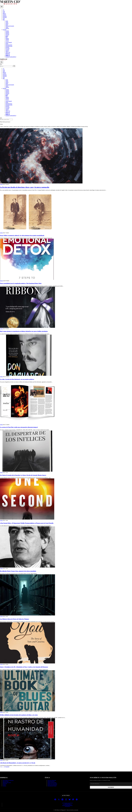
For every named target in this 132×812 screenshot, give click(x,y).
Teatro (7, 27)
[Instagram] (66, 800)
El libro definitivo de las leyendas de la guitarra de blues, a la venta (19, 715)
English (7, 30)
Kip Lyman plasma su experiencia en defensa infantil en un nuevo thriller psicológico (24, 331)
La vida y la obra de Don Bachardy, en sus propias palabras (17, 379)
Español (4, 29)
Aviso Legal (67, 803)
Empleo (4, 784)
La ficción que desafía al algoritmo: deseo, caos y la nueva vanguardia (24, 187)
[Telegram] (77, 800)
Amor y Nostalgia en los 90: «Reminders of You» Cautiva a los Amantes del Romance (24, 667)
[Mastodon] (73, 800)
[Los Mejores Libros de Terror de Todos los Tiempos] (27, 615)
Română (7, 47)
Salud (7, 24)
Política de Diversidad (52, 782)
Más (4, 19)
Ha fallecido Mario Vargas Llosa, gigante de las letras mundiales (18, 571)
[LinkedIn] (62, 800)
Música (4, 13)
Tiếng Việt (8, 52)
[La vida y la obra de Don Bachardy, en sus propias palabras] (27, 375)
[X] (59, 800)
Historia (7, 28)
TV (3, 9)
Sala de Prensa (5, 781)
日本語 (7, 39)
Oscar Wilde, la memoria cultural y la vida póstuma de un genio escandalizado (22, 235)
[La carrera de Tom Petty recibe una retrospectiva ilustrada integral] (27, 423)
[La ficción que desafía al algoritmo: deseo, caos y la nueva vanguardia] (41, 183)
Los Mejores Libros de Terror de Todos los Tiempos (14, 619)
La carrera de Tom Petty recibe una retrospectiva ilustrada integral (19, 427)
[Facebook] (55, 800)
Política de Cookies (67, 804)
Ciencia (4, 14)
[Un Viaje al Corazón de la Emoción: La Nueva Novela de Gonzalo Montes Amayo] (27, 471)
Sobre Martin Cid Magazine (8, 780)
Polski (7, 43)
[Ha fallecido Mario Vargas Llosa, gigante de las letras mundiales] (27, 567)
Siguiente (7, 766)
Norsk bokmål (9, 42)
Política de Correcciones (52, 783)
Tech (4, 12)
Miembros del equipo (7, 782)
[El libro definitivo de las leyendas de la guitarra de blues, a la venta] (27, 711)
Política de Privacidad (67, 805)
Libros (7, 23)
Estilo (7, 21)
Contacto (4, 785)
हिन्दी (6, 37)
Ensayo (1, 280)
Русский (7, 48)
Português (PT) (9, 44)
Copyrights (67, 806)
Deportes (5, 17)
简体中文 (8, 53)
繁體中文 (8, 55)
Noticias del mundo (10, 26)
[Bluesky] (69, 800)
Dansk (7, 35)
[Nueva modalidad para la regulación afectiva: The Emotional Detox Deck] (27, 279)
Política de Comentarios (52, 784)
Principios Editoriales (52, 780)
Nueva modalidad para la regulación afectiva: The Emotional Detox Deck (20, 283)
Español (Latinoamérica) (11, 56)
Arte (4, 18)
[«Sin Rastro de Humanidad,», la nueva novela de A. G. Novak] (27, 759)
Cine (4, 11)
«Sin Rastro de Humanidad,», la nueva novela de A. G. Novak (17, 763)
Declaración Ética (51, 781)
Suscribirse (111, 787)
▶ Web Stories (66, 795)
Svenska (7, 49)
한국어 (7, 41)
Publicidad (5, 783)
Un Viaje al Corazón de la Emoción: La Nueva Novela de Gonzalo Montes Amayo (23, 475)
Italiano (7, 38)
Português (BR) (9, 46)
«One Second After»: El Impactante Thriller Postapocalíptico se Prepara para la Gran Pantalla (26, 523)
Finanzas (5, 16)
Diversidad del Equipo (52, 785)
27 (4, 766)
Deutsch (7, 33)
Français (7, 34)
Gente (7, 22)
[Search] (1, 62)
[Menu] (1, 6)
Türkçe (7, 51)
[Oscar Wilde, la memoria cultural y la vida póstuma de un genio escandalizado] (27, 231)
